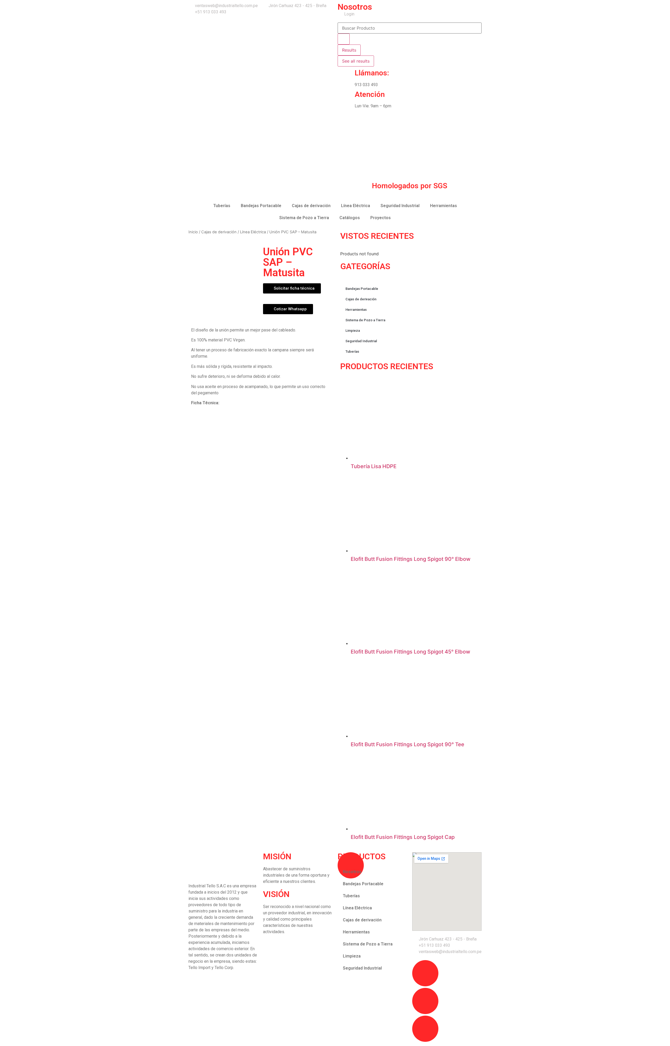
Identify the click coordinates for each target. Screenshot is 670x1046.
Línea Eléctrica (355, 205)
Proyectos (380, 217)
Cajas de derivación (311, 205)
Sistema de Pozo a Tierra (304, 217)
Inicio (193, 232)
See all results (356, 61)
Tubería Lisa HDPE (374, 466)
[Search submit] (344, 39)
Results (349, 50)
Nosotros (355, 7)
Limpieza (352, 331)
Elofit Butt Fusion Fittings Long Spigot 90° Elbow (411, 559)
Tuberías (221, 205)
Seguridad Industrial (400, 205)
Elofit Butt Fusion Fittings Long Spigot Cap (403, 837)
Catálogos (349, 217)
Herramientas (443, 205)
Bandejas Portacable (261, 205)
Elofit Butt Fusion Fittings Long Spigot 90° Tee (407, 744)
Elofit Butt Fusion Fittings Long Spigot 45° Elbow (410, 652)
